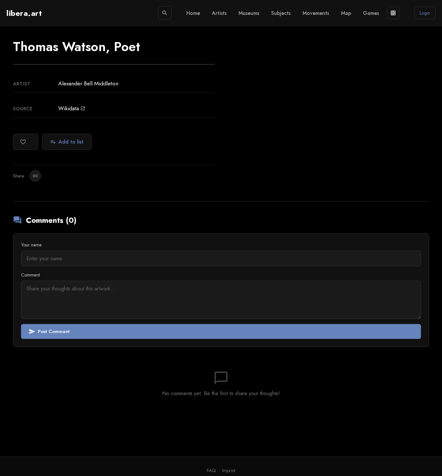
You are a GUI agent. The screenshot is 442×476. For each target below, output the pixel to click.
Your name (31, 245)
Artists (219, 13)
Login (425, 13)
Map (346, 13)
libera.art (24, 13)
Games (371, 13)
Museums (248, 13)
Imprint (228, 470)
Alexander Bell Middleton (88, 83)
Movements (316, 13)
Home (193, 13)
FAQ (211, 470)
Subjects (281, 13)
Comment (30, 275)
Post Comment (49, 331)
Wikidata (71, 108)
